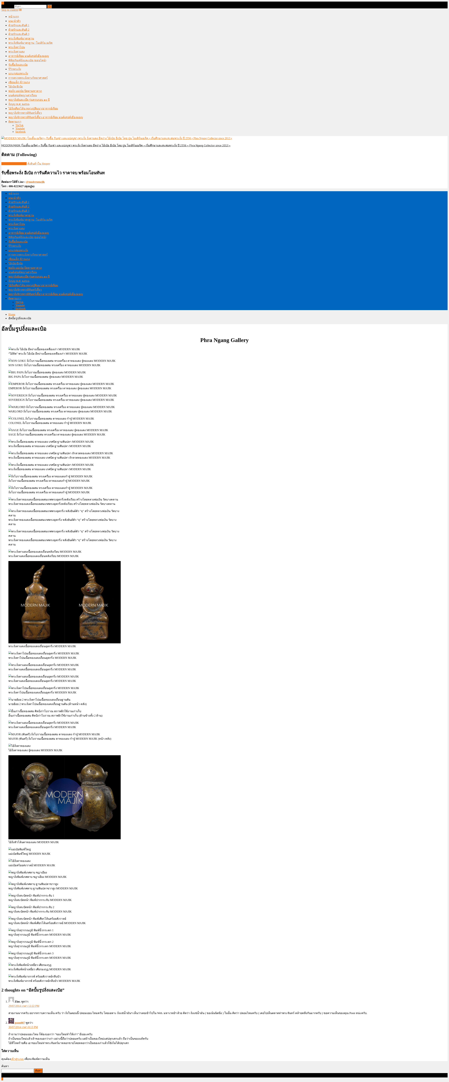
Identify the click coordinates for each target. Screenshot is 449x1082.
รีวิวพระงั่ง (14, 69)
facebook (20, 131)
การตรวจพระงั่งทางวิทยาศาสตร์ (28, 77)
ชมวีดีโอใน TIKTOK (14, 163)
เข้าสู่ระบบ (17, 1058)
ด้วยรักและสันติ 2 (18, 29)
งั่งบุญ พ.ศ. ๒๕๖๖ (18, 104)
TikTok (19, 125)
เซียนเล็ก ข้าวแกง (19, 82)
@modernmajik (35, 181)
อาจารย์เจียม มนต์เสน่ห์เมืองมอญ (28, 55)
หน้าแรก (13, 16)
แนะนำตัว (14, 20)
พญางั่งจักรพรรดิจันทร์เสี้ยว (25, 112)
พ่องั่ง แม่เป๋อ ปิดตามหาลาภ (25, 90)
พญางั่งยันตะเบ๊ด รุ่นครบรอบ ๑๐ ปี (29, 99)
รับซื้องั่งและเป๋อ (18, 64)
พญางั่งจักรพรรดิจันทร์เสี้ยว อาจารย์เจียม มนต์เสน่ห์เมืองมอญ (45, 117)
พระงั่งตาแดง (16, 51)
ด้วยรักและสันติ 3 (18, 34)
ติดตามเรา (14, 121)
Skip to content (9, 9)
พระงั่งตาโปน (16, 47)
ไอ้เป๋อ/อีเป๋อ (15, 86)
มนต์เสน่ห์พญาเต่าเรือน (22, 95)
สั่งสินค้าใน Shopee (38, 163)
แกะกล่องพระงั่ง (18, 73)
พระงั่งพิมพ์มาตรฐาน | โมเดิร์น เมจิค (30, 42)
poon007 (20, 1022)
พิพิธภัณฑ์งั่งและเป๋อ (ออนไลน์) (27, 60)
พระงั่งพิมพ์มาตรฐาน (21, 38)
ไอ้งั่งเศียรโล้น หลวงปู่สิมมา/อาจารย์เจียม (33, 108)
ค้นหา (5, 1066)
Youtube (20, 128)
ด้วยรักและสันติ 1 (18, 25)
